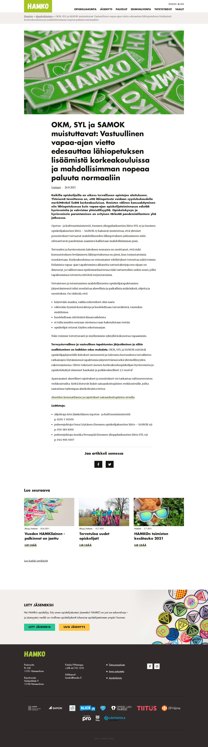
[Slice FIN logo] (87, 708)
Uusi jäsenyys (74, 627)
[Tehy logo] (98, 718)
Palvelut (121, 9)
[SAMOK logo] (56, 708)
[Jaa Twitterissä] (110, 464)
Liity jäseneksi (40, 627)
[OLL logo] (72, 708)
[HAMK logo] (35, 708)
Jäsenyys (106, 9)
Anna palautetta (116, 672)
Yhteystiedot (163, 9)
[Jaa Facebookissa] (98, 464)
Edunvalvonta (141, 9)
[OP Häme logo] (171, 708)
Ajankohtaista (44, 16)
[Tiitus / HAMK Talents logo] (146, 708)
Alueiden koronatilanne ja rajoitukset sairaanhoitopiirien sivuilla (93, 397)
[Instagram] (157, 666)
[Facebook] (150, 666)
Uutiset (56, 187)
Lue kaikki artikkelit (36, 560)
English (173, 4)
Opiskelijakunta (85, 9)
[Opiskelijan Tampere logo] (121, 708)
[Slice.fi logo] (103, 708)
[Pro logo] (87, 718)
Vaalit (179, 9)
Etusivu (28, 16)
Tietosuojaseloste (117, 665)
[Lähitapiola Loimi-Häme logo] (114, 718)
